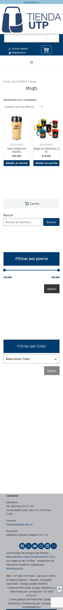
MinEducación (14, 568)
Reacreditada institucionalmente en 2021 (30, 556)
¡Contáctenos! (31, 2)
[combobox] (30, 359)
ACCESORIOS (19, 81)
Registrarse (18, 52)
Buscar (8, 215)
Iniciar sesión (19, 48)
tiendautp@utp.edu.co (19, 524)
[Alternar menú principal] (31, 62)
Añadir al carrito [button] (17, 163)
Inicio (7, 81)
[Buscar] (53, 38)
